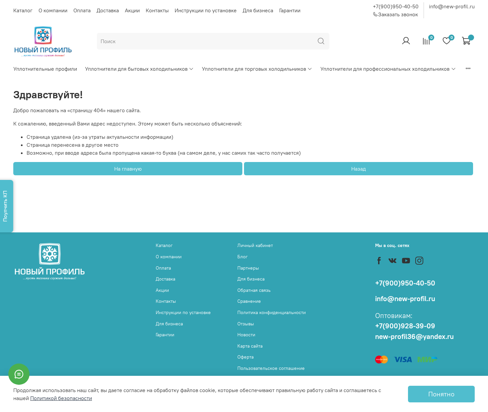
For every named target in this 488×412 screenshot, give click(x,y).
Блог (242, 257)
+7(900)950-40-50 (396, 6)
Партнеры (248, 268)
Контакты (157, 10)
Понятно (441, 394)
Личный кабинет (255, 245)
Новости (246, 335)
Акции (132, 10)
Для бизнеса (258, 10)
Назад (358, 168)
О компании (53, 10)
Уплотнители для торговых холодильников (254, 68)
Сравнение (249, 301)
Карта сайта (250, 346)
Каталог (23, 10)
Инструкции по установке (206, 10)
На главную (128, 168)
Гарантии (289, 10)
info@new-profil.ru (452, 6)
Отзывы (245, 324)
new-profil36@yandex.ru (414, 336)
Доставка (108, 10)
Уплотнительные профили (45, 68)
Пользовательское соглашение (271, 368)
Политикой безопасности (61, 398)
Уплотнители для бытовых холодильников (136, 68)
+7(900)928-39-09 (405, 325)
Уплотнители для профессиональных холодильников (384, 68)
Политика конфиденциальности (271, 312)
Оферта (245, 357)
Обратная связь (254, 290)
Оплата (82, 10)
